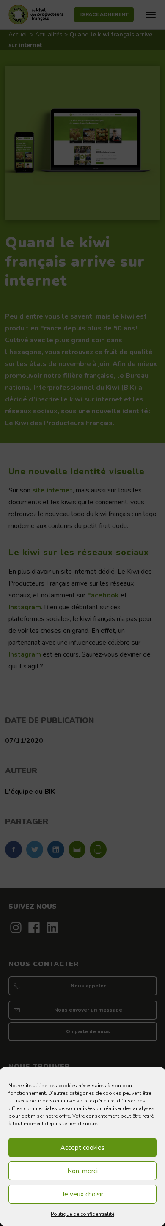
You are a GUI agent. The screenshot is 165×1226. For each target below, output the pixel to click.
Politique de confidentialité (82, 1214)
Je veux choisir (82, 1194)
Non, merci (82, 1171)
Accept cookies (82, 1148)
